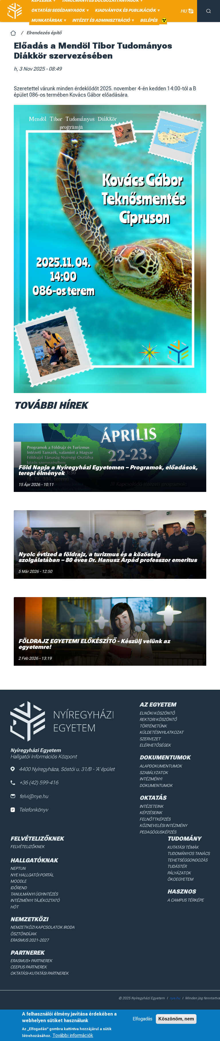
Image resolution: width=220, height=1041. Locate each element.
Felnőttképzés (155, 819)
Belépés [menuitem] (148, 20)
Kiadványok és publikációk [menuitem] (124, 11)
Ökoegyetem (180, 879)
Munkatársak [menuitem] (45, 21)
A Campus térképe (185, 900)
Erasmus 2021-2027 (29, 940)
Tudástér (176, 866)
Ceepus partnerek (28, 967)
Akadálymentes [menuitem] (164, 20)
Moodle (18, 881)
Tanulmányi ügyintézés (34, 894)
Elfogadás (142, 1019)
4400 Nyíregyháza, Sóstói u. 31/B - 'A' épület (67, 769)
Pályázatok (179, 873)
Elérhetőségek (155, 745)
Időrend (18, 888)
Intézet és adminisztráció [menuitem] (100, 21)
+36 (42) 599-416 (38, 782)
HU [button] (183, 11)
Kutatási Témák (183, 847)
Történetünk (153, 726)
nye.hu (175, 998)
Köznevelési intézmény (163, 825)
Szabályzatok (154, 772)
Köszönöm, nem (176, 1018)
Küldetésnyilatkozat (161, 732)
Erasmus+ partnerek (31, 960)
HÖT (14, 907)
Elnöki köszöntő (157, 713)
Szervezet (150, 739)
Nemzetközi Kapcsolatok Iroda (42, 927)
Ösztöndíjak (23, 934)
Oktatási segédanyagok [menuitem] (57, 11)
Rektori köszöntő (158, 719)
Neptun (17, 868)
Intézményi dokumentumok (156, 782)
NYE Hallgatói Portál (32, 875)
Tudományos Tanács (188, 853)
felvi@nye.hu (33, 796)
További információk (72, 1035)
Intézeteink (151, 806)
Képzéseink (151, 812)
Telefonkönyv (33, 810)
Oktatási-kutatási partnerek (39, 973)
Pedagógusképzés (158, 832)
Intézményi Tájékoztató (35, 900)
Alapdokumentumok (161, 766)
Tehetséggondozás (187, 860)
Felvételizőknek (27, 846)
